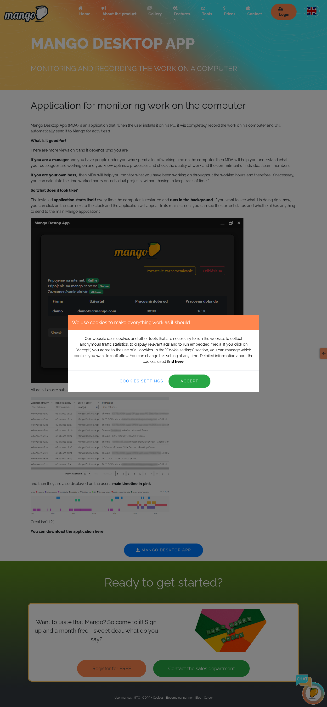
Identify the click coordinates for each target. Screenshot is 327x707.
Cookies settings (141, 381)
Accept (189, 381)
